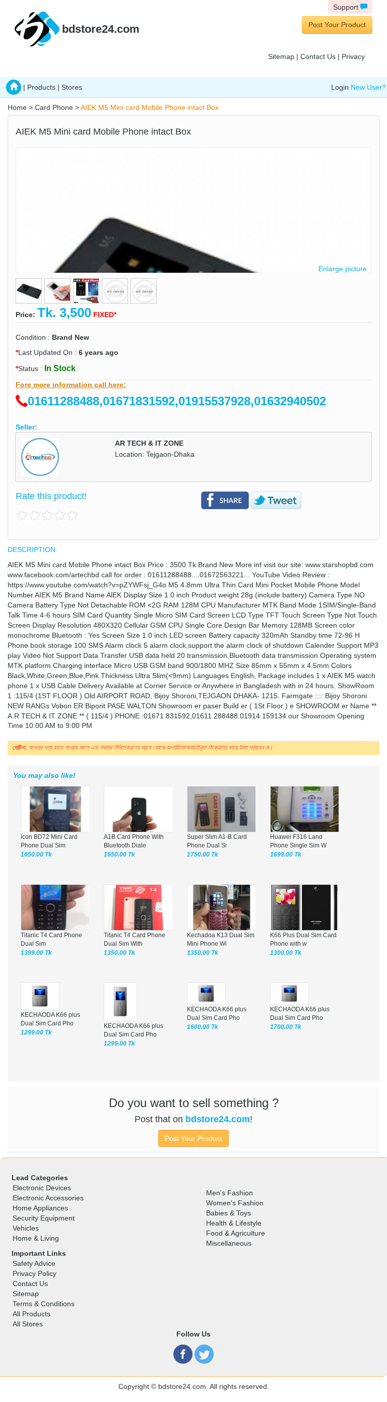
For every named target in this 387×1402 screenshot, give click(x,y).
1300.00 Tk (285, 952)
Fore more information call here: (71, 385)
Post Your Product (337, 25)
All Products (31, 1314)
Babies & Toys (228, 1213)
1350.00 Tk (119, 952)
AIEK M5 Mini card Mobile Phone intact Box (150, 107)
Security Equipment (44, 1218)
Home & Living (36, 1238)
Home (17, 107)
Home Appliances (40, 1208)
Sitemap (281, 56)
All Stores (28, 1324)
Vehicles (26, 1228)
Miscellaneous (228, 1243)
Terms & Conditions (44, 1304)
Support (346, 7)
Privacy (353, 56)
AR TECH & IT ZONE (149, 443)
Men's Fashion (229, 1193)
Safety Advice (34, 1263)
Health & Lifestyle (234, 1223)
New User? (368, 87)
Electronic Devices (42, 1188)
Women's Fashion (235, 1203)
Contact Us (318, 56)
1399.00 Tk (36, 952)
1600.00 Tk (202, 1026)
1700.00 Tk (285, 1026)
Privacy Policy (34, 1273)
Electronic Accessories (48, 1198)
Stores (71, 87)
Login (340, 87)
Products (41, 87)
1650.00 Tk (36, 854)
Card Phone (54, 107)
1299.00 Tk (36, 1032)
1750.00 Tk (202, 854)
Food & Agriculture (235, 1233)
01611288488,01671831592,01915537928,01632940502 (177, 401)
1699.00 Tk (285, 854)
